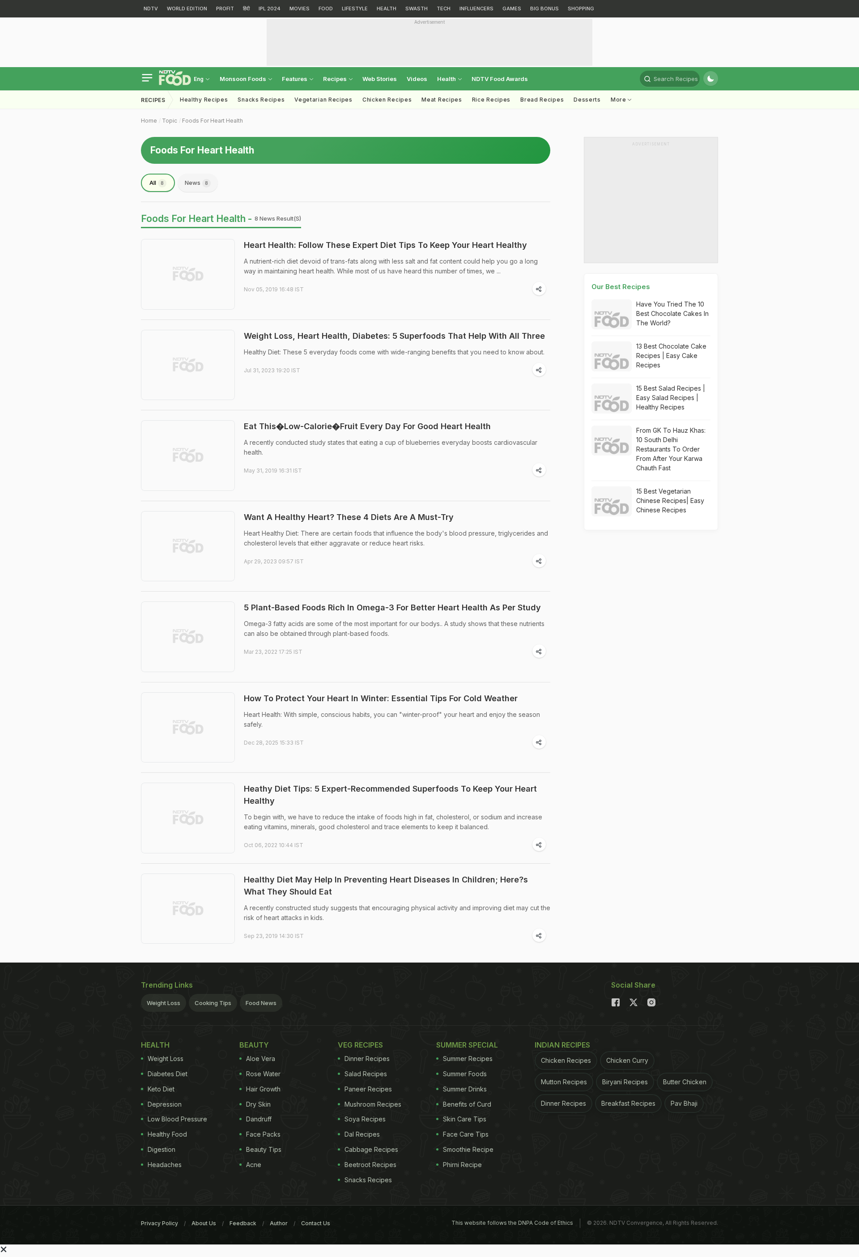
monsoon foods (244, 78)
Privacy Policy (159, 1223)
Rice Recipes (491, 99)
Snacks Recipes (261, 99)
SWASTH (416, 8)
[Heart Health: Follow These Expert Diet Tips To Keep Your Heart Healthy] (188, 274)
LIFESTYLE (355, 8)
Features (295, 78)
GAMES (511, 8)
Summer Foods (465, 1074)
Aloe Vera (260, 1058)
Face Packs (263, 1134)
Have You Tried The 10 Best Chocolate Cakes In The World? (672, 313)
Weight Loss (163, 1002)
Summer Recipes (468, 1058)
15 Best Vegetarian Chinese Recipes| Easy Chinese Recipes (670, 500)
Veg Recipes (360, 1044)
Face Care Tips (466, 1134)
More (619, 99)
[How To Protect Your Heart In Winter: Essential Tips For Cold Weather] (188, 727)
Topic (169, 120)
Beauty (254, 1044)
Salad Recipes (365, 1074)
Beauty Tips (263, 1149)
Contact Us (315, 1223)
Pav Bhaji (684, 1103)
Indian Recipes (562, 1044)
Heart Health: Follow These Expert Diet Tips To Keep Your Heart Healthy (385, 245)
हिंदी (246, 8)
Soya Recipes (365, 1119)
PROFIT (225, 8)
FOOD (326, 8)
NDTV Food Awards (500, 78)
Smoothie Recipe (468, 1149)
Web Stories (379, 78)
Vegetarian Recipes (323, 99)
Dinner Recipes (367, 1058)
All (156, 182)
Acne (253, 1164)
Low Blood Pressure (177, 1119)
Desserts (587, 99)
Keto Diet (161, 1089)
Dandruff (259, 1119)
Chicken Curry (627, 1060)
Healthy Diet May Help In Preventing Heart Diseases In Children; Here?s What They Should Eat (386, 885)
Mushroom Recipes (372, 1104)
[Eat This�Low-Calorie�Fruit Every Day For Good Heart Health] (188, 455)
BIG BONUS (544, 8)
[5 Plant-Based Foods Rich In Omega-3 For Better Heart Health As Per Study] (188, 636)
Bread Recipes (542, 99)
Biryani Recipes (625, 1082)
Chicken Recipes (387, 99)
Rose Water (263, 1074)
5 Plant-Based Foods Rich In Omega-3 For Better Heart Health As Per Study (392, 607)
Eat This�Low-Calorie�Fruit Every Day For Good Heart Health (367, 426)
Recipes (335, 78)
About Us (203, 1223)
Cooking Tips (213, 1002)
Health (447, 78)
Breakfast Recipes (628, 1103)
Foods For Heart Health (212, 120)
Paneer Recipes (368, 1089)
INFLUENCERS (476, 8)
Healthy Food (167, 1134)
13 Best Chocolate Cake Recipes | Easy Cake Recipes (671, 355)
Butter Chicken (684, 1082)
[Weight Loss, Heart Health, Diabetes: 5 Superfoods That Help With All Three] (188, 365)
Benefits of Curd (467, 1104)
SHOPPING (581, 8)
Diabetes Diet (167, 1074)
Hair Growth (263, 1089)
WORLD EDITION (187, 8)
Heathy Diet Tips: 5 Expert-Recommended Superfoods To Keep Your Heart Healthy (390, 794)
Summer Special (467, 1044)
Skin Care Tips (464, 1119)
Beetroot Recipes (370, 1164)
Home (149, 120)
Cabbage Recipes (371, 1149)
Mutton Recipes (564, 1082)
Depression (165, 1104)
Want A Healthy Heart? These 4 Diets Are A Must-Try (349, 517)
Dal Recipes (362, 1134)
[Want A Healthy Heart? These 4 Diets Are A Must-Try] (188, 546)
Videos (417, 78)
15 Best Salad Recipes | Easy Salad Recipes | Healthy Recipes (670, 397)
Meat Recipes (441, 99)
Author (279, 1223)
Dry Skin (258, 1104)
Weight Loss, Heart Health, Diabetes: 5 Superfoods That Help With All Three (394, 336)
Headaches (165, 1164)
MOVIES (299, 8)
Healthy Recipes (204, 99)
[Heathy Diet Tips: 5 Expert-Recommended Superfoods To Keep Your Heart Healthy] (188, 818)
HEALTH (386, 8)
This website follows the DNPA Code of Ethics (512, 1222)
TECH (444, 8)
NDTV (151, 8)
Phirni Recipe (462, 1164)
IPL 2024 (270, 8)
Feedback (243, 1223)
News (196, 182)
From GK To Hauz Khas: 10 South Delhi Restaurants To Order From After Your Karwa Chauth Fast (671, 449)
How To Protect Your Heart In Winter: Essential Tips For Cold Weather (381, 698)
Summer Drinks (465, 1089)
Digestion (161, 1149)
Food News (261, 1002)
